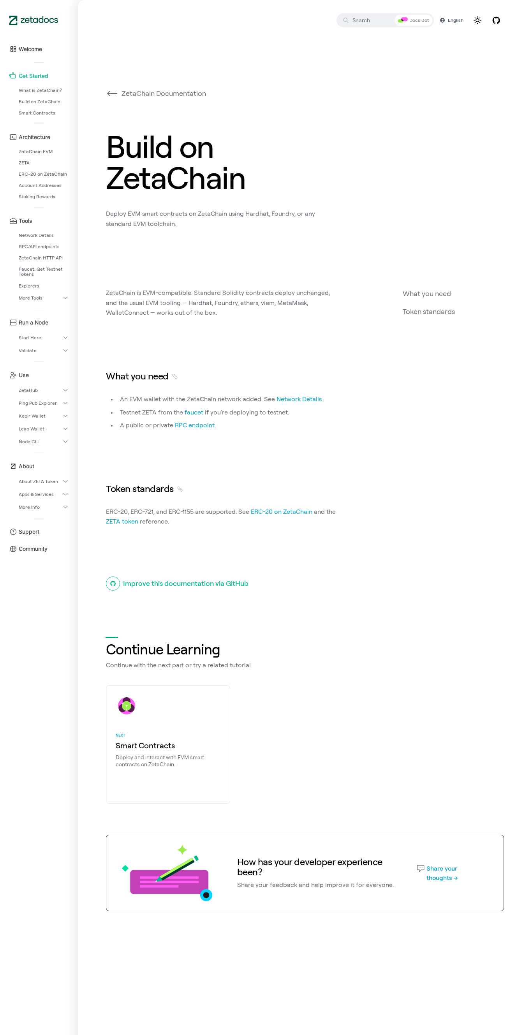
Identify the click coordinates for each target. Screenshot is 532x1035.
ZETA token (122, 521)
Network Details (299, 399)
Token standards (429, 311)
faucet (194, 412)
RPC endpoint (195, 425)
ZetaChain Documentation (164, 93)
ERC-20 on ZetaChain (281, 511)
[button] (39, 49)
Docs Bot (419, 20)
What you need (427, 293)
